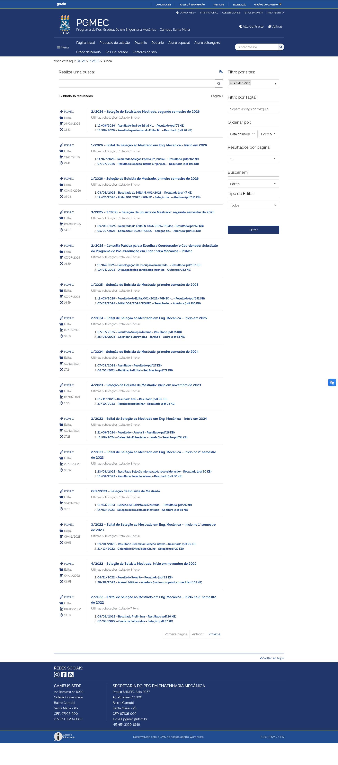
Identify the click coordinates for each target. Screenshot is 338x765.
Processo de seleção (115, 42)
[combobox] (253, 83)
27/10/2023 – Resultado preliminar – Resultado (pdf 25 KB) (136, 403)
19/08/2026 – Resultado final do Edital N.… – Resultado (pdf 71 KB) (140, 125)
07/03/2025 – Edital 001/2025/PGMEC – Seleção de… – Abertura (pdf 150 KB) (149, 303)
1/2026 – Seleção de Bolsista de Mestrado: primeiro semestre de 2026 (145, 178)
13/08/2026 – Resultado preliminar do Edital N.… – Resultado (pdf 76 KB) (144, 130)
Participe (219, 4)
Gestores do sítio (145, 52)
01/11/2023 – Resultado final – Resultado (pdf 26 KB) (132, 399)
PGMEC (69, 111)
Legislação (239, 4)
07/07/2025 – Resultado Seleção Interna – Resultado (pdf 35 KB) (139, 332)
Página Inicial (85, 42)
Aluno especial (179, 42)
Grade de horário (88, 52)
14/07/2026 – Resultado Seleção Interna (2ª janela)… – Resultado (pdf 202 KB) (148, 159)
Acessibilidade (231, 12)
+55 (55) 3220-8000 (68, 719)
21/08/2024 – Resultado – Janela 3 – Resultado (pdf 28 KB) (136, 432)
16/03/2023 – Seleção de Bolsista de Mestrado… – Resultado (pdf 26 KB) (144, 505)
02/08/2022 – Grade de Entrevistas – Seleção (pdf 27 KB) (135, 621)
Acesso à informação (192, 4)
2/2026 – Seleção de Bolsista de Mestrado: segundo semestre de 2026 (145, 111)
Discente (141, 42)
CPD (281, 736)
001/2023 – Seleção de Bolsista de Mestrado (125, 491)
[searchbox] (253, 83)
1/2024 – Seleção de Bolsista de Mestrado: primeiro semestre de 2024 (144, 351)
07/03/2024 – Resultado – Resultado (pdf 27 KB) (129, 365)
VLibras (276, 26)
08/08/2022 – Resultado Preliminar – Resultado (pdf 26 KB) (136, 616)
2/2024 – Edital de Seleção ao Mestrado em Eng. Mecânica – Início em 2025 (149, 318)
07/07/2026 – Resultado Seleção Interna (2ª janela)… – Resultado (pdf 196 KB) (148, 163)
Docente (158, 42)
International (209, 12)
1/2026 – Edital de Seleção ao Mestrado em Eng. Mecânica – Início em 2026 (149, 145)
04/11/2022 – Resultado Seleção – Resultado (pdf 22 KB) (135, 577)
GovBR (61, 4)
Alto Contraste (253, 26)
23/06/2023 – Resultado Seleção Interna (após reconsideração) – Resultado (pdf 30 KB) (154, 471)
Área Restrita (275, 12)
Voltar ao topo (273, 658)
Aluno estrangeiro (207, 42)
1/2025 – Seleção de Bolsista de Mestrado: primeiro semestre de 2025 (144, 284)
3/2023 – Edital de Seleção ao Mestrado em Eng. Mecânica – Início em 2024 (149, 418)
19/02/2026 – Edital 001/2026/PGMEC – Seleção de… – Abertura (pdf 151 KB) (148, 197)
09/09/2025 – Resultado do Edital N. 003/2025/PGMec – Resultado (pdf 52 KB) (150, 226)
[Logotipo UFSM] (65, 23)
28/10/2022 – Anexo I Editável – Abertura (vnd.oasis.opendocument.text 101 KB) (149, 582)
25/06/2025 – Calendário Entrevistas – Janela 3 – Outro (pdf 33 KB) (141, 336)
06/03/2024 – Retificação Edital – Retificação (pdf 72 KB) (135, 370)
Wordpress (197, 736)
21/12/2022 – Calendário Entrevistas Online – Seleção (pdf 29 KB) (140, 548)
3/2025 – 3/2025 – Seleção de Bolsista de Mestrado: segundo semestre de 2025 (152, 212)
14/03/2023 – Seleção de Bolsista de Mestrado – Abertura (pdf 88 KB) (142, 509)
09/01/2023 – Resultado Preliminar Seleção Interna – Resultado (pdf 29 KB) (146, 544)
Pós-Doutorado (116, 52)
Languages (187, 12)
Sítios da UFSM (254, 12)
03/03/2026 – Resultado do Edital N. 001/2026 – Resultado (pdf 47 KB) (144, 192)
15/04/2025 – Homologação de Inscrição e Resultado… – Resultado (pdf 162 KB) (149, 265)
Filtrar (253, 230)
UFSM (271, 736)
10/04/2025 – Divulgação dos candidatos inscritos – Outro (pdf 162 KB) (144, 269)
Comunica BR (163, 4)
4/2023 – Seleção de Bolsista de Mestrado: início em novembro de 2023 (146, 385)
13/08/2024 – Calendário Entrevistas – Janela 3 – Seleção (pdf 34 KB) (142, 437)
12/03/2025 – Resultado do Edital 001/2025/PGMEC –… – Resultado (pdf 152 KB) (151, 298)
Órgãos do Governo (266, 4)
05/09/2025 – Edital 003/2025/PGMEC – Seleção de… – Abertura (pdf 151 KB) (149, 230)
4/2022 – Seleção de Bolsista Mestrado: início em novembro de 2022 (144, 563)
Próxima (214, 634)
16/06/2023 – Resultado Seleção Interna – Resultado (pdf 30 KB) (139, 476)
